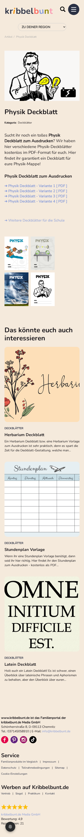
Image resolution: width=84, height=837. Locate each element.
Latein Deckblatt (20, 664)
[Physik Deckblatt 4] (43, 289)
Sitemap (60, 768)
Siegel (19, 793)
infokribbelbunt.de (56, 731)
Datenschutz (8, 768)
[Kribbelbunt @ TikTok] (33, 739)
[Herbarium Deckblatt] (42, 384)
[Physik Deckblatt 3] (16, 289)
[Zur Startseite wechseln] (33, 11)
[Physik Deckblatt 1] (16, 253)
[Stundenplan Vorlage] (42, 499)
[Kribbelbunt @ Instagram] (23, 739)
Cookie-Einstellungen (14, 774)
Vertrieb (5, 793)
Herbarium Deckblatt (24, 434)
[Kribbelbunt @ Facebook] (4, 739)
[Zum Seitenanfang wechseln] (75, 816)
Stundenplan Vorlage (24, 549)
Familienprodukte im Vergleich (19, 761)
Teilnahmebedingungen (36, 768)
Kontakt (50, 793)
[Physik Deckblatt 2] (43, 253)
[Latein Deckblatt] (42, 614)
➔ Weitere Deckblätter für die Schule (34, 220)
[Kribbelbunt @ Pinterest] (14, 739)
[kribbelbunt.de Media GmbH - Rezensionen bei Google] (20, 807)
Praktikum (34, 793)
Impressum (49, 761)
